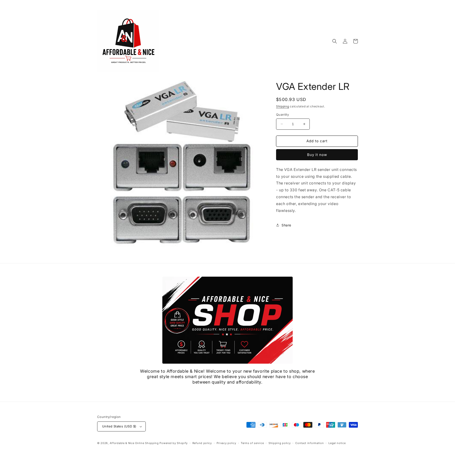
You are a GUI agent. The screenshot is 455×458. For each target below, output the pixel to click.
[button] (334, 41)
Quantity (282, 114)
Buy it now (317, 154)
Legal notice (337, 443)
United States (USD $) (119, 426)
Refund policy (202, 443)
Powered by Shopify (173, 443)
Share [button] (286, 225)
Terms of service (252, 443)
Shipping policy (279, 443)
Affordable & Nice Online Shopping (134, 443)
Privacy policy (226, 443)
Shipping (282, 106)
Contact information (309, 443)
